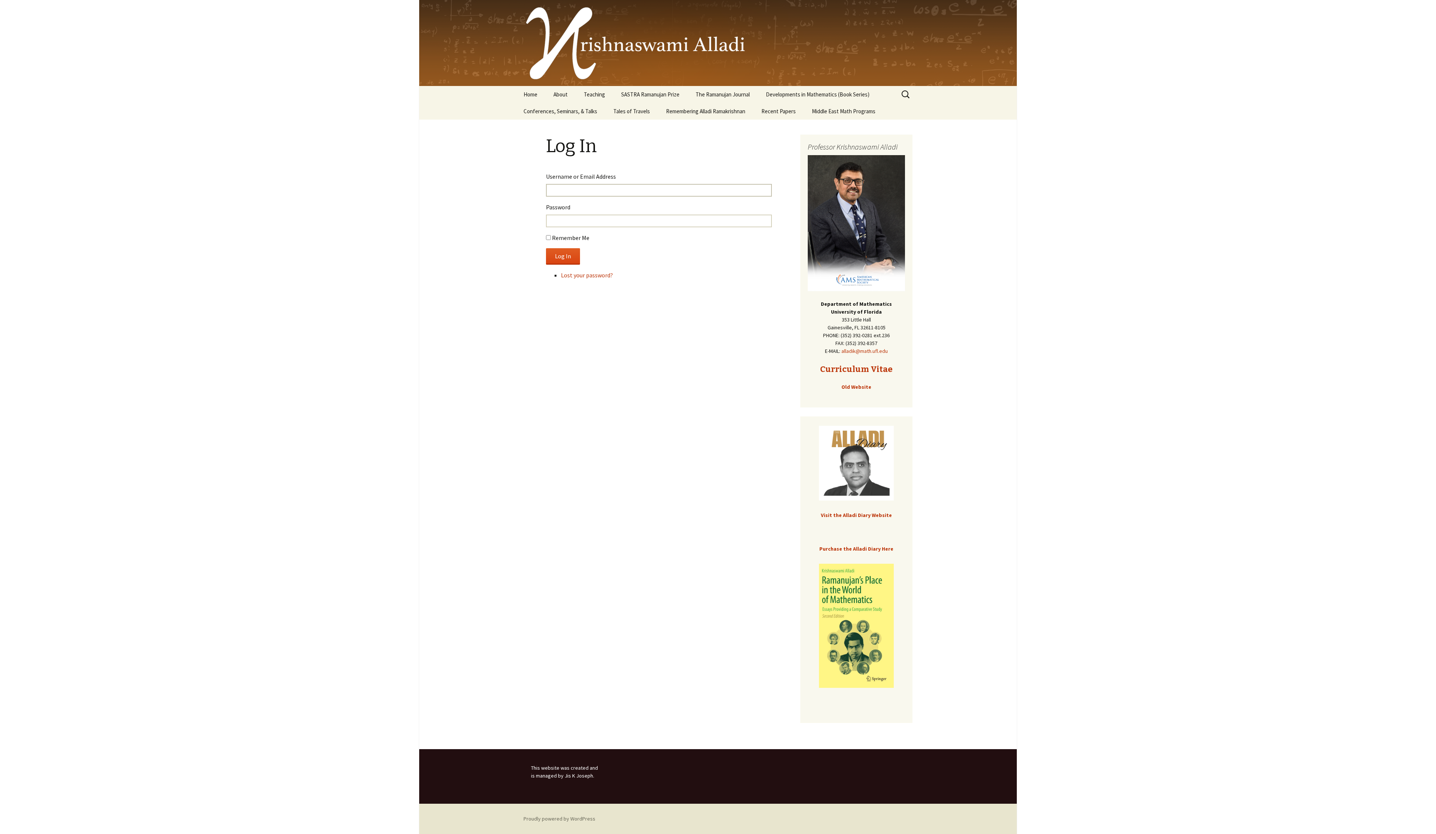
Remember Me (570, 237)
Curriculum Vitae (856, 369)
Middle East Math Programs (843, 111)
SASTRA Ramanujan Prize (650, 94)
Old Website (856, 387)
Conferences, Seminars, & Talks (560, 111)
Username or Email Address (581, 176)
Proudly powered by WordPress (559, 818)
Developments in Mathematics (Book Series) (817, 94)
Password (558, 207)
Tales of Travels (631, 111)
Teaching (594, 94)
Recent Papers (778, 111)
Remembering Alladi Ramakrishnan (705, 111)
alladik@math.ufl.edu (864, 351)
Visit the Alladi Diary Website (856, 515)
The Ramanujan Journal (723, 94)
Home (530, 94)
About (560, 94)
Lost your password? (587, 275)
